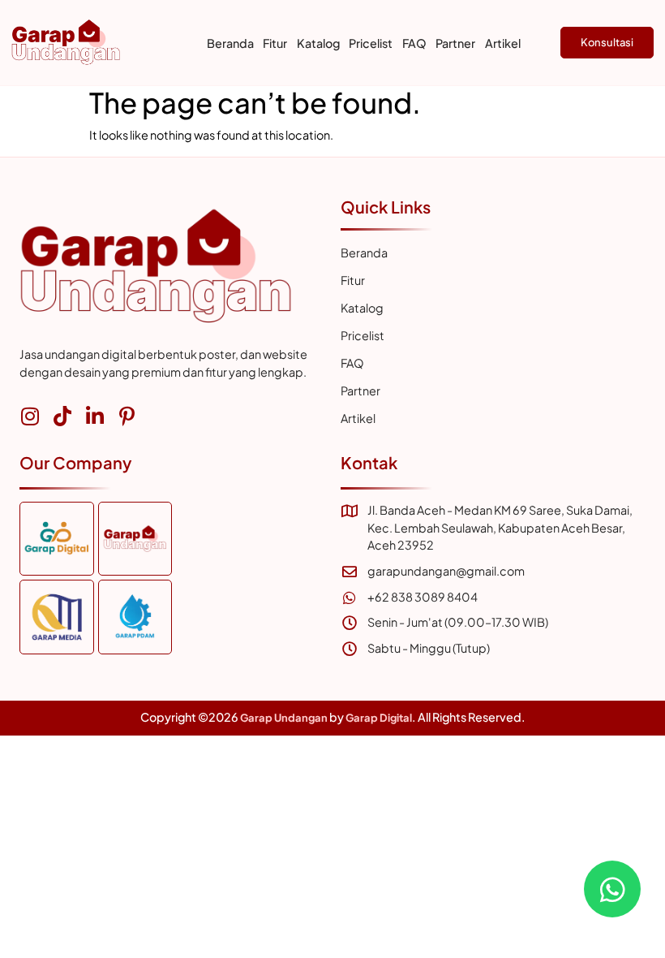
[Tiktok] (62, 416)
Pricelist (371, 43)
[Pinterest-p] (127, 416)
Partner (455, 43)
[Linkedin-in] (94, 416)
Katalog (318, 43)
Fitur (275, 43)
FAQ (414, 43)
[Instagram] (29, 416)
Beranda (230, 43)
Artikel (503, 43)
